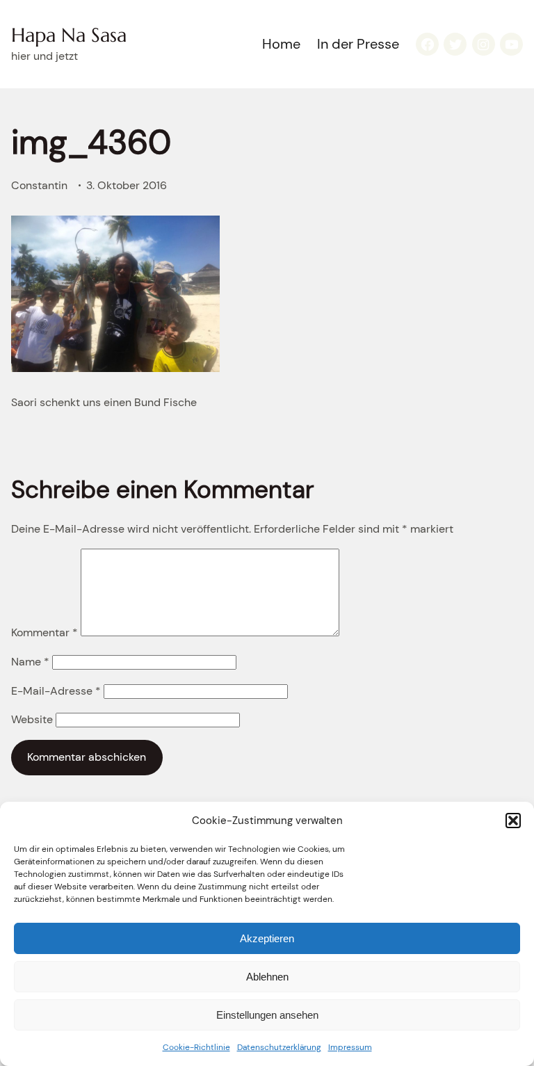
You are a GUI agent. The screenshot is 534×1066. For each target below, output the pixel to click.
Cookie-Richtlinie (196, 1047)
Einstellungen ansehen (267, 1015)
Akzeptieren (267, 938)
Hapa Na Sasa (69, 35)
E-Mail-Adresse (56, 691)
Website (32, 719)
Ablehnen (267, 977)
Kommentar (44, 632)
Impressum (350, 1047)
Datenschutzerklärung (279, 1047)
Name (30, 661)
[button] (513, 820)
